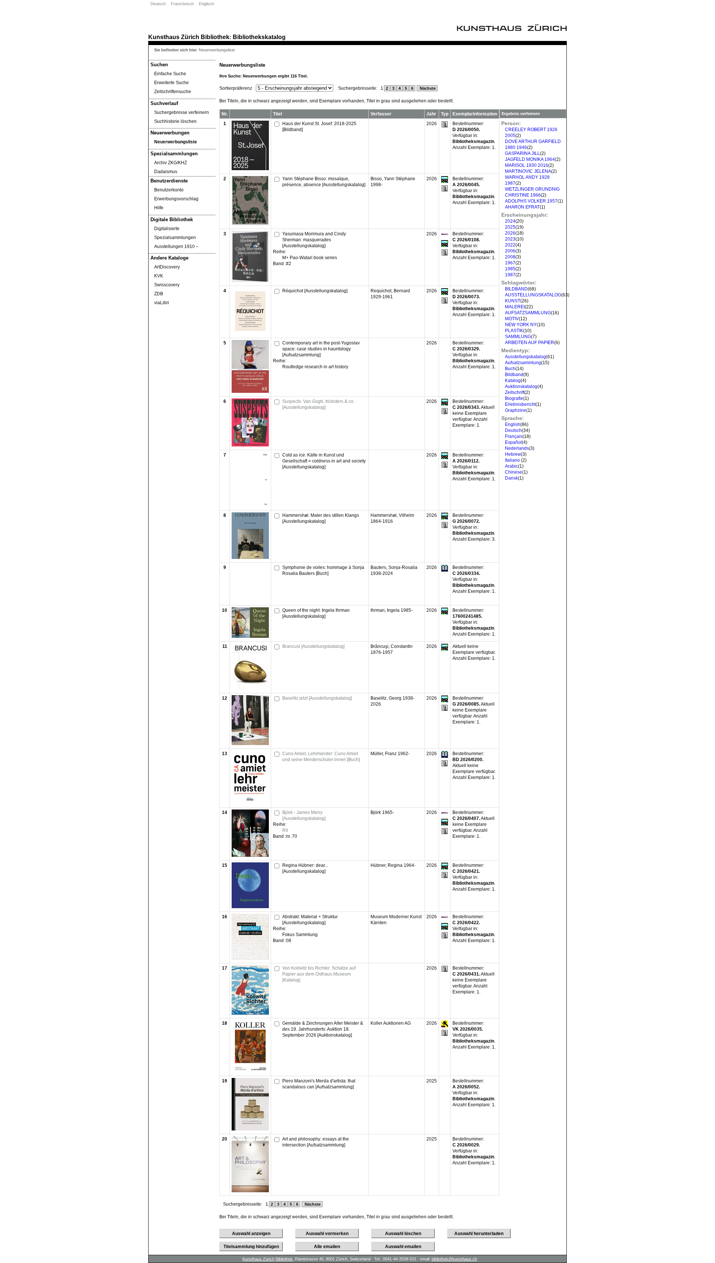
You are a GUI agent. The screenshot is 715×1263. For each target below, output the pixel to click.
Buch (510, 368)
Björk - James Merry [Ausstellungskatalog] (303, 815)
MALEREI (515, 306)
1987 (510, 274)
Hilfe (158, 207)
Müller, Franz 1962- (390, 753)
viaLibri (161, 302)
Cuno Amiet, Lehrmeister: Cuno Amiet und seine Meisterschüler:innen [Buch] (321, 756)
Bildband (514, 374)
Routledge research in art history (315, 366)
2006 (510, 251)
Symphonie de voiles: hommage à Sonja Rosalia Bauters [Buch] (323, 570)
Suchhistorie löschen (175, 121)
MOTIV (512, 318)
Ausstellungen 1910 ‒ (176, 246)
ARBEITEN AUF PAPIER (529, 342)
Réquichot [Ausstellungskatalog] (314, 290)
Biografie (514, 398)
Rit (285, 830)
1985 (510, 268)
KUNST (512, 300)
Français (513, 436)
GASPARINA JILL (522, 153)
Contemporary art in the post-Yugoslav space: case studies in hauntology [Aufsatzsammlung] (321, 348)
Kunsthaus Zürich (173, 37)
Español (513, 442)
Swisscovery (166, 284)
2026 (510, 233)
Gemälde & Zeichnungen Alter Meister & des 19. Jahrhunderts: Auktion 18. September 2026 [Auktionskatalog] (322, 1029)
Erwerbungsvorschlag (176, 198)
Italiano (513, 460)
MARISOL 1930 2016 (526, 165)
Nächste (427, 88)
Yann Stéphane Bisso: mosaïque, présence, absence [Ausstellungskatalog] (323, 181)
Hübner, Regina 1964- (393, 865)
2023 (510, 239)
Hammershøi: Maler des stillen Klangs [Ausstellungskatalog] (320, 518)
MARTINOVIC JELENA (528, 171)
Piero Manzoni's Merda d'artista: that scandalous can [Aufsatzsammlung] (318, 1083)
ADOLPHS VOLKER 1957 (531, 201)
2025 (510, 227)
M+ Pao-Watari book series (309, 257)
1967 (510, 262)
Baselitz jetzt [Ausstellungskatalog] (317, 698)
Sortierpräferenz (235, 88)
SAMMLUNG (518, 336)
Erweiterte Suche (171, 82)
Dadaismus (165, 171)
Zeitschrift (514, 392)
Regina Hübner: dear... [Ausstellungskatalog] (305, 868)
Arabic (511, 466)
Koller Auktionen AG (391, 1023)
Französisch (182, 3)
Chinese (513, 472)
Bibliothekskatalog (259, 37)
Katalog (513, 380)
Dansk (511, 478)
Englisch (206, 3)
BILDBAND (516, 289)
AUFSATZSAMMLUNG (528, 312)
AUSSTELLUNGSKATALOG (533, 295)
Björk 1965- (382, 812)
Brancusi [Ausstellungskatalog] (313, 646)
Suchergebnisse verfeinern (181, 112)
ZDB (158, 293)
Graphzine (515, 410)
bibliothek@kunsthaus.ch (454, 1259)
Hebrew (513, 454)
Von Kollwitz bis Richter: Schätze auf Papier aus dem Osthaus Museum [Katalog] (319, 974)
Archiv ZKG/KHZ (170, 162)
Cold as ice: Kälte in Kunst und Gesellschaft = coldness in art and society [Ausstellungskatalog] (324, 461)
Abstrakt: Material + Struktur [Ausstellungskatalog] (310, 919)
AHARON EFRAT (522, 207)
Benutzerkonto (169, 190)
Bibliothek (215, 37)
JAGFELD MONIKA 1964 (530, 159)
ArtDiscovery (167, 267)
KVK (158, 276)
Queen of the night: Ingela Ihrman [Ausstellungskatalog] (316, 613)
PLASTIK (514, 330)
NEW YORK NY (521, 324)
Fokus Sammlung (300, 934)
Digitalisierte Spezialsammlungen (175, 233)
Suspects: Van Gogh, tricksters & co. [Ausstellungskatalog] (318, 404)
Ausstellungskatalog (525, 356)
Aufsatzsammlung (523, 362)
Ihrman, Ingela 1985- (392, 610)
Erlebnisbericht (520, 404)
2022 (510, 245)
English (512, 424)
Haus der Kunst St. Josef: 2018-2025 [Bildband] (319, 126)
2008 (510, 257)
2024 (510, 221)
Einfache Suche (170, 73)
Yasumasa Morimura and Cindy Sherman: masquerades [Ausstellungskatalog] (314, 239)
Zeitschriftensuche (172, 91)
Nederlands (517, 448)
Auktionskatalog (521, 386)
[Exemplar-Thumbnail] (250, 168)
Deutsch (158, 3)
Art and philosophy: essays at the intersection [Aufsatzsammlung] (315, 1142)
